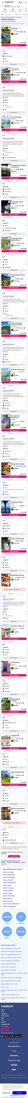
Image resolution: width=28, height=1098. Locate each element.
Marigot (18, 169)
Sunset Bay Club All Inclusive (17, 202)
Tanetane (18, 703)
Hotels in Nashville (8, 890)
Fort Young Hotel (16, 117)
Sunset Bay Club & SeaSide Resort (16, 239)
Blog (2, 1018)
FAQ (2, 1020)
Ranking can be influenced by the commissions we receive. (12, 24)
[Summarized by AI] (10, 91)
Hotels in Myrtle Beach (9, 874)
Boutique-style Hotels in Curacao (9, 984)
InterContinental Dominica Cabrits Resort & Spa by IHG (17, 324)
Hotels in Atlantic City (9, 877)
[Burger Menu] (2, 2)
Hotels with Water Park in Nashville (10, 960)
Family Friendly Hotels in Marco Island (11, 981)
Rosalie (17, 279)
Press (2, 1011)
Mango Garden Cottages (15, 700)
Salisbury (18, 243)
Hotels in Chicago (7, 893)
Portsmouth (19, 31)
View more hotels (14, 856)
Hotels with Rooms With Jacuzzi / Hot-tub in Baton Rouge (14, 973)
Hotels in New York (8, 901)
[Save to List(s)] (9, 28)
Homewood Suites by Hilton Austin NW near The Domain (13, 998)
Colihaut (18, 205)
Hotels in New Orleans (9, 896)
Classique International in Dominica (18, 166)
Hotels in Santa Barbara (9, 906)
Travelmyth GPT (5, 1024)
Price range (8, 14)
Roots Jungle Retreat (17, 772)
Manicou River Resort (17, 808)
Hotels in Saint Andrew (13, 862)
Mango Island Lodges (17, 464)
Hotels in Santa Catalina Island (11, 903)
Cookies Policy (6, 1097)
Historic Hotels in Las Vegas (8, 967)
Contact (3, 1022)
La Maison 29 (15, 735)
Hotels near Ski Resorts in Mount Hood (11, 957)
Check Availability (14, 45)
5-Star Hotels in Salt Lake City (8, 970)
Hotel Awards (5, 1016)
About (3, 1009)
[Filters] (2, 14)
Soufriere (22, 371)
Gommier (22, 628)
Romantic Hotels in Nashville (8, 964)
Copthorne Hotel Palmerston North (10, 994)
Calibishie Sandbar (17, 502)
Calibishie (22, 421)
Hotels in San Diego (8, 888)
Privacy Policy (13, 1097)
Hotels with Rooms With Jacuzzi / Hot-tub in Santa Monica (14, 990)
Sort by (17, 14)
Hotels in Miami (7, 885)
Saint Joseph (19, 466)
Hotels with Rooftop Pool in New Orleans (11, 951)
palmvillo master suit (17, 626)
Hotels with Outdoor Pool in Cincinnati (11, 948)
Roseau (17, 120)
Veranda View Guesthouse (15, 416)
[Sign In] (25, 2)
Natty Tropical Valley (17, 539)
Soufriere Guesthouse (18, 369)
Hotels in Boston (7, 898)
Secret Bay (14, 28)
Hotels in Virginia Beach (9, 882)
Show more (13, 64)
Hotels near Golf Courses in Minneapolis (11, 977)
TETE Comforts (15, 662)
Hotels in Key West (8, 880)
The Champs (15, 69)
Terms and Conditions (20, 1097)
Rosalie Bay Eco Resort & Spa (18, 275)
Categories (4, 1013)
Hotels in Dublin (5, 987)
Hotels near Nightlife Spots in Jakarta (10, 954)
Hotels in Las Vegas (8, 872)
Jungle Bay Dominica (17, 575)
